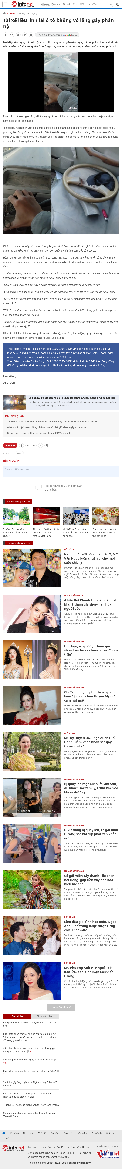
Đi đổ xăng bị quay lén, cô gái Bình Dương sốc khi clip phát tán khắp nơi (91, 834)
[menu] (5, 4)
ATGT (19, 453)
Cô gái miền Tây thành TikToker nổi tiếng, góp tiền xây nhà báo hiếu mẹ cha (89, 880)
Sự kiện (6, 1138)
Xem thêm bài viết (61, 1007)
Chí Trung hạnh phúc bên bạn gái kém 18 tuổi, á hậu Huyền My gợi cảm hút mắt (90, 696)
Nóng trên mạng (28, 13)
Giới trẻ (11, 13)
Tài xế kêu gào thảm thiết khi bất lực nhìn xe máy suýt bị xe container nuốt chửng (52, 421)
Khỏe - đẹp (82, 1133)
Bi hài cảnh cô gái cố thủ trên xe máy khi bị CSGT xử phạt (38, 433)
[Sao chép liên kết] (24, 34)
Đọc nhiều (17, 1016)
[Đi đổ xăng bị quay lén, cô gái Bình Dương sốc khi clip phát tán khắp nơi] (32, 843)
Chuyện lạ (97, 1133)
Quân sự (110, 1133)
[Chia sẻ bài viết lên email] (18, 34)
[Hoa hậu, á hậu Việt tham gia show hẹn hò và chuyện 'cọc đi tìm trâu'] (32, 659)
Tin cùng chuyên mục (18, 542)
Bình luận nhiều (45, 1016)
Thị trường (28, 1133)
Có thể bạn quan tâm (18, 501)
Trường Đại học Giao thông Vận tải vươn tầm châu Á (15, 532)
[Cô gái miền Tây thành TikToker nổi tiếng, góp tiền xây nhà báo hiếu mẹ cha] (32, 889)
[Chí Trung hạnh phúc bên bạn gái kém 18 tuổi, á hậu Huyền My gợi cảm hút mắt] (32, 705)
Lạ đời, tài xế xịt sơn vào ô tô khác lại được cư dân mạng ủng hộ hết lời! (72, 397)
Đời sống (69, 549)
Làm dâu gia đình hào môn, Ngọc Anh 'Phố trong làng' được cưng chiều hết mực (90, 926)
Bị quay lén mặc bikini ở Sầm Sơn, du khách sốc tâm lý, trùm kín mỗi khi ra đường (91, 788)
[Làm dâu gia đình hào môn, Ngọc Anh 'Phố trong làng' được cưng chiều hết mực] (32, 935)
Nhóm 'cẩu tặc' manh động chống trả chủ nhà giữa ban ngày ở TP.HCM (46, 427)
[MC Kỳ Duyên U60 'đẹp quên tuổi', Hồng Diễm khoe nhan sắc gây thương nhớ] (32, 751)
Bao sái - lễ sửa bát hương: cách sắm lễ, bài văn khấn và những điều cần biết (28, 1095)
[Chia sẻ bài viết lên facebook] (5, 34)
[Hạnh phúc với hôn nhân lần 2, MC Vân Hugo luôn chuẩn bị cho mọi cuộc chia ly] (32, 568)
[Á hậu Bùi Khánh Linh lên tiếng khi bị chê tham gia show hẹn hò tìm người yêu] (32, 614)
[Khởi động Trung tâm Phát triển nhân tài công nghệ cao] (76, 516)
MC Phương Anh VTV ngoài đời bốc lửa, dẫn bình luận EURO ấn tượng (89, 971)
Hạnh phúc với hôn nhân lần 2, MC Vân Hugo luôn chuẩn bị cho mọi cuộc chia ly (91, 558)
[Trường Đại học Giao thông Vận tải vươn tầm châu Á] (16, 516)
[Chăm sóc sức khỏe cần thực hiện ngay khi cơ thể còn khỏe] (105, 516)
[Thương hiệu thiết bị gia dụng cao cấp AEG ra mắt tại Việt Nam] (46, 516)
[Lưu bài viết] (31, 34)
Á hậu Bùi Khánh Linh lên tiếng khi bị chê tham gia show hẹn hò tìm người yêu (91, 604)
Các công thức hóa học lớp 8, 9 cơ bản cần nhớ (28, 1059)
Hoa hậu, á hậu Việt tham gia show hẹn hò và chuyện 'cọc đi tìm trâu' (91, 650)
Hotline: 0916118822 (75, 4)
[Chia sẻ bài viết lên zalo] (12, 34)
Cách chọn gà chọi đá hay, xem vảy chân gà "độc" (29, 1070)
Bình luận (10, 445)
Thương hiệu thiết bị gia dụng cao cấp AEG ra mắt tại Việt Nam (46, 532)
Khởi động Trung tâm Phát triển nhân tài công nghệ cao (76, 532)
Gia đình (55, 1133)
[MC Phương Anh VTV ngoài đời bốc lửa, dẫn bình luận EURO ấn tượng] (32, 981)
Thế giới (42, 1133)
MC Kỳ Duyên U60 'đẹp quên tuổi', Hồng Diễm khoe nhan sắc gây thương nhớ (91, 742)
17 (30, 1051)
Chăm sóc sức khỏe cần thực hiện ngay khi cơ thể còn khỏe (104, 532)
